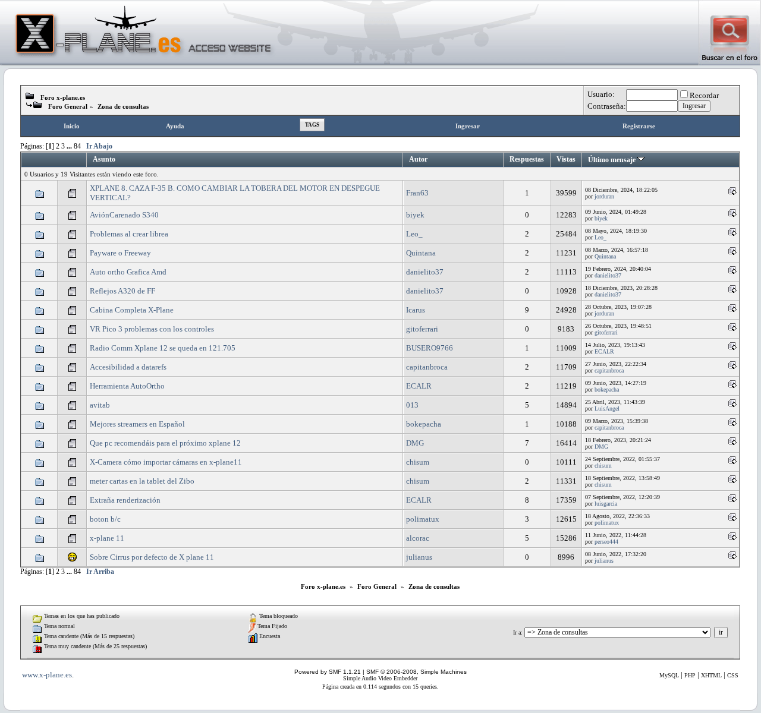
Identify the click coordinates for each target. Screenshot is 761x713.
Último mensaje (612, 160)
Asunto (104, 159)
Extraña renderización (125, 500)
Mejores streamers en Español (137, 423)
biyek (415, 214)
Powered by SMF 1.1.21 (327, 671)
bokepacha (607, 389)
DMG (415, 442)
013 (412, 404)
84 (77, 146)
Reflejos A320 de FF (122, 290)
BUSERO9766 (429, 347)
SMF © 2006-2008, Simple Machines (416, 671)
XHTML (711, 675)
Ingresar (467, 126)
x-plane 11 (107, 538)
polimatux (422, 519)
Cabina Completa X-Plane (132, 309)
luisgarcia (606, 503)
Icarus (415, 309)
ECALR (604, 351)
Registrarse (638, 126)
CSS (732, 675)
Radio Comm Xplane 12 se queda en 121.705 (162, 347)
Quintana (421, 252)
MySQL (669, 675)
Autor (418, 159)
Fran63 (417, 192)
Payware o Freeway (120, 252)
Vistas (566, 159)
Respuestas (527, 159)
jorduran (604, 196)
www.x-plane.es (47, 674)
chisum (417, 462)
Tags (312, 125)
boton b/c (105, 519)
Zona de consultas (123, 106)
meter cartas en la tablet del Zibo (142, 481)
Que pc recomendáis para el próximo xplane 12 (165, 442)
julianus (419, 557)
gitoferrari (422, 328)
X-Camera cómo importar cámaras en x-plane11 (166, 462)
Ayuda (175, 126)
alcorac (417, 538)
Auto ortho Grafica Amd (128, 271)
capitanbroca (427, 366)
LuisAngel (607, 408)
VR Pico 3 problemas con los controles (152, 328)
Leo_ (414, 233)
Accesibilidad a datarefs (128, 366)
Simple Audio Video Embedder (380, 678)
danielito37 (425, 271)
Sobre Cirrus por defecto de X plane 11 (152, 557)
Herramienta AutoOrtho (127, 385)
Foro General (67, 106)
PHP (690, 675)
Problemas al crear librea (129, 233)
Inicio (72, 126)
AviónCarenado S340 (124, 214)
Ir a (517, 632)
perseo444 (606, 541)
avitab (100, 404)
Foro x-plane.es (62, 97)
